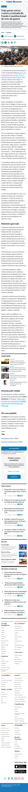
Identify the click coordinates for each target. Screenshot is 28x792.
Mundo (2, 638)
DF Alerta (17, 728)
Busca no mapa (18, 682)
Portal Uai (17, 756)
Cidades (3, 630)
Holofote (3, 649)
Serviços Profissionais (19, 718)
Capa (2, 628)
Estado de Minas (18, 754)
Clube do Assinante (5, 667)
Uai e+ (16, 758)
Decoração (17, 692)
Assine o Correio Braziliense (5, 670)
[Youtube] (19, 779)
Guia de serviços (18, 688)
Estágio (16, 632)
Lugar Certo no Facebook (20, 697)
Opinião (3, 647)
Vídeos (2, 738)
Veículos (16, 711)
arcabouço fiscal (8, 438)
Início (2, 32)
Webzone (3, 684)
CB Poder (17, 732)
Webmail (3, 686)
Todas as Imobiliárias (19, 699)
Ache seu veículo (5, 728)
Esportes (3, 642)
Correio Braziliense (5, 624)
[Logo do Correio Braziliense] (14, 2)
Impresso (4, 656)
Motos (2, 740)
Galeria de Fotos (18, 695)
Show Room (17, 690)
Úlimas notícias (18, 686)
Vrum (3, 725)
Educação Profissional (19, 645)
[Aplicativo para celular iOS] (20, 766)
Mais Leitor (3, 702)
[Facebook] (5, 43)
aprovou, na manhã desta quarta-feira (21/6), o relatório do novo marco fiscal (13, 75)
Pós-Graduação (18, 647)
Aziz (17, 438)
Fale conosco (17, 649)
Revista (16, 744)
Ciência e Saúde (4, 645)
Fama (2, 678)
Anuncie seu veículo (5, 730)
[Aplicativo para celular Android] (20, 771)
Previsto (16, 657)
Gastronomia (4, 682)
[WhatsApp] (2, 43)
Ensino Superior (18, 628)
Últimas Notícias (18, 636)
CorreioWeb (5, 675)
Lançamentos (18, 684)
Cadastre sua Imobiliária (20, 701)
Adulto (16, 716)
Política (3, 632)
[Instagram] (15, 779)
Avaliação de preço (5, 736)
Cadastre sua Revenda (6, 747)
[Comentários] (15, 43)
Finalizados (17, 663)
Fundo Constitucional (10, 442)
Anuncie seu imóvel (19, 680)
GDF (21, 442)
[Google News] (12, 43)
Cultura (16, 639)
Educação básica (18, 626)
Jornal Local (17, 730)
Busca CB (3, 665)
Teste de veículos (5, 734)
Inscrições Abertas (19, 661)
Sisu (15, 643)
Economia (3, 636)
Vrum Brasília (18, 734)
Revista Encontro (18, 738)
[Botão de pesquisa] (26, 2)
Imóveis (16, 709)
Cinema (3, 692)
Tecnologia (3, 651)
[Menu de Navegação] (2, 2)
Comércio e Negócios (19, 721)
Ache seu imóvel (18, 678)
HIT (2, 698)
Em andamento (18, 659)
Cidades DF (8, 32)
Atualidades (17, 746)
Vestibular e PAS (18, 641)
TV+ (2, 700)
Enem (16, 634)
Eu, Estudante (20, 623)
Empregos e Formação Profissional (20, 714)
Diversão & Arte (4, 640)
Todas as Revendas (5, 745)
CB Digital (3, 663)
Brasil (2, 634)
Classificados (19, 704)
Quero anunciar (18, 707)
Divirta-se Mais (6, 689)
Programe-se (4, 694)
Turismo (3, 653)
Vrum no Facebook (5, 743)
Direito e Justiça (4, 661)
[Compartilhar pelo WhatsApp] (22, 496)
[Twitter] (8, 43)
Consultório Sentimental (6, 680)
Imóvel (17, 675)
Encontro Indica (18, 748)
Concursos (18, 652)
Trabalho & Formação (19, 630)
